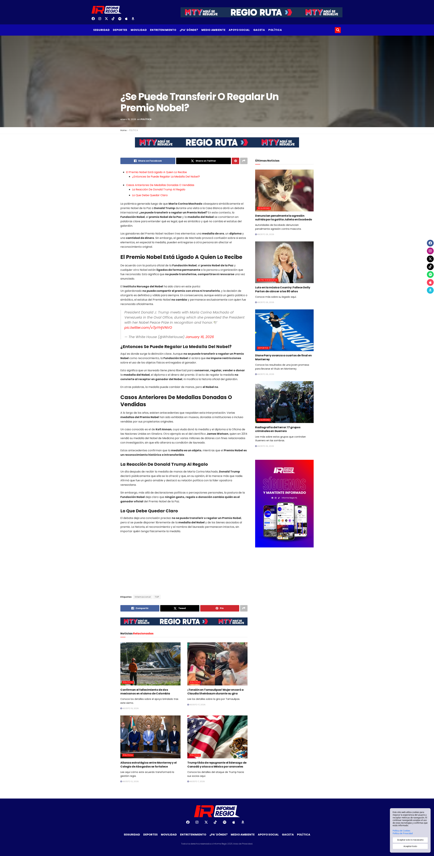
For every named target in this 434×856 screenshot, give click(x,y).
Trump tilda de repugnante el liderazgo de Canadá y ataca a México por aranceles (216, 764)
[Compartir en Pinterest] (235, 161)
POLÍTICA (275, 30)
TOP (157, 596)
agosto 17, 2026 (197, 704)
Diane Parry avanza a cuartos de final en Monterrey (283, 357)
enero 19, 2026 (128, 119)
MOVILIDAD (139, 30)
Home (123, 130)
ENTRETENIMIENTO (163, 30)
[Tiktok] (114, 20)
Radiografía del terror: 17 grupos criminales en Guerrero (277, 429)
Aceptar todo (410, 846)
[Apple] (128, 20)
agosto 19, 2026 (130, 708)
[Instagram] (101, 20)
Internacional (143, 596)
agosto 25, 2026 (265, 446)
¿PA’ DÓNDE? (189, 30)
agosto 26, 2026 (265, 234)
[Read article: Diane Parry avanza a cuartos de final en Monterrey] (284, 330)
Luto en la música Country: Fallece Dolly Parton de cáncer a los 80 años (282, 289)
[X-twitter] (108, 20)
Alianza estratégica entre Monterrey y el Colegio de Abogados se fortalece (148, 764)
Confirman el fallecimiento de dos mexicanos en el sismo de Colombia (145, 691)
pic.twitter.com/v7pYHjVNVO (148, 327)
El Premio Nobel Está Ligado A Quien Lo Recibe (156, 172)
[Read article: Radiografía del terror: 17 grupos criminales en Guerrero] (284, 402)
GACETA (259, 30)
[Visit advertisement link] (217, 145)
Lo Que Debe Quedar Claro (150, 195)
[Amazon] (134, 20)
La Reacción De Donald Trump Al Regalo (158, 189)
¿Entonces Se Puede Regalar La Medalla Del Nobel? (166, 177)
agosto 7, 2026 (197, 781)
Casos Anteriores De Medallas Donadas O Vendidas (160, 185)
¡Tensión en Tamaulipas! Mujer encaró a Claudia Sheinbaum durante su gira (215, 691)
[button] (338, 30)
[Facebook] (94, 20)
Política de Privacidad (403, 833)
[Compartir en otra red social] (244, 161)
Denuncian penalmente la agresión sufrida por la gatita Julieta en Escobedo (283, 217)
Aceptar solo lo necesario (410, 839)
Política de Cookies (401, 830)
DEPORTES (120, 30)
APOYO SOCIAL (239, 30)
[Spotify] (121, 20)
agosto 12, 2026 (130, 781)
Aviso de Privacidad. (243, 843)
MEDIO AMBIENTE (213, 30)
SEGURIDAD (101, 30)
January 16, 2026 (199, 336)
